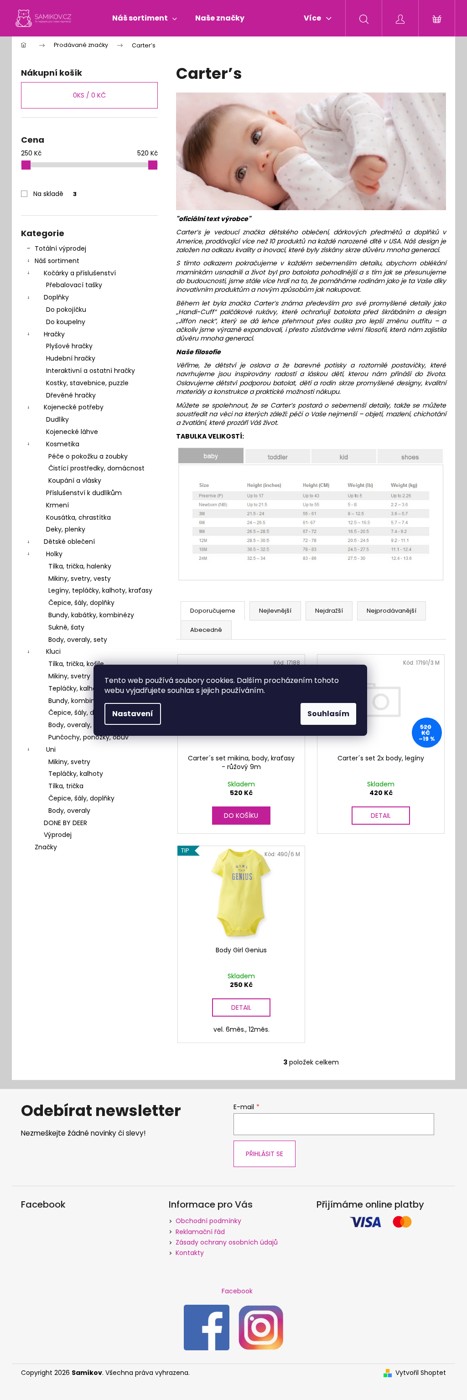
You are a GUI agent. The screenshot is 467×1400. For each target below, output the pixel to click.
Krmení (57, 505)
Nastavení (132, 713)
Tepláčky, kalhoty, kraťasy (89, 688)
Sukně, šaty (66, 627)
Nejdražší (329, 610)
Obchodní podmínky (208, 1220)
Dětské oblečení (69, 541)
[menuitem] (144, 18)
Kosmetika (62, 444)
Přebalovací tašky (74, 284)
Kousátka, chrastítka (78, 517)
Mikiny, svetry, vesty (79, 578)
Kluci (53, 651)
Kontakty (190, 1252)
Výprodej (58, 834)
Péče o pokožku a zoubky (88, 456)
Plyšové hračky (69, 346)
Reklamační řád (200, 1231)
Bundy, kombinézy (77, 700)
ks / (89, 95)
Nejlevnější (275, 610)
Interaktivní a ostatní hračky (90, 370)
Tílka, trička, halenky (79, 566)
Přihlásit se (264, 1153)
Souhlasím (328, 713)
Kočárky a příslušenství (80, 273)
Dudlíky (57, 419)
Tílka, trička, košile (76, 663)
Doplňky (56, 297)
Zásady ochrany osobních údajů (227, 1242)
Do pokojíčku (66, 309)
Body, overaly (69, 810)
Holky (54, 553)
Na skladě (55, 193)
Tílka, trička (65, 785)
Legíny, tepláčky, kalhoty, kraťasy (100, 590)
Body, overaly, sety (77, 639)
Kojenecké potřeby (74, 407)
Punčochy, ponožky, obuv (88, 737)
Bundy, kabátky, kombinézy (91, 615)
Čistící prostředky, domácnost (96, 468)
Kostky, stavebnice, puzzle (87, 382)
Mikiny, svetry (69, 676)
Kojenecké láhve (72, 431)
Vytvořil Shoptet (420, 1373)
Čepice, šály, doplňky (81, 602)
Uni (51, 749)
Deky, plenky (65, 529)
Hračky (54, 334)
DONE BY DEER (65, 822)
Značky (46, 847)
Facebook (237, 1291)
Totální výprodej (60, 248)
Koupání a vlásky (74, 480)
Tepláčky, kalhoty (75, 773)
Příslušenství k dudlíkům (84, 492)
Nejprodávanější (391, 610)
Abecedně (206, 629)
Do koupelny (65, 321)
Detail (381, 815)
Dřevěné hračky (71, 395)
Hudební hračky (70, 358)
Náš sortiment (57, 260)
